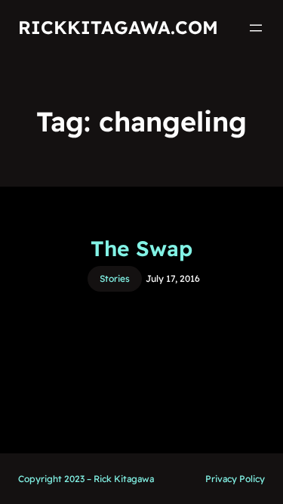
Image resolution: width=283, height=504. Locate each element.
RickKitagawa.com (118, 27)
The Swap (141, 248)
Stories (115, 278)
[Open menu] (256, 28)
